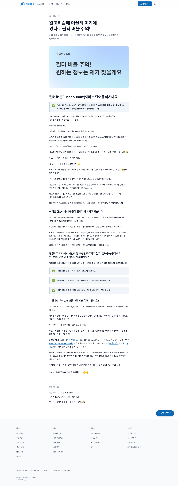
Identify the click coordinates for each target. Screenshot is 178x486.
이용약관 (131, 443)
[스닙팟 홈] (27, 4)
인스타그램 (35, 470)
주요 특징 (50, 4)
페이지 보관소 (95, 443)
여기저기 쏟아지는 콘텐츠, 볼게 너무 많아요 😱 (67, 402)
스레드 (18, 470)
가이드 (67, 4)
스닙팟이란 (40, 4)
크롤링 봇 (56, 447)
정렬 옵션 (56, 443)
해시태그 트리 (58, 433)
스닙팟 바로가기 (144, 4)
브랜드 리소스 (95, 433)
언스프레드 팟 (58, 452)
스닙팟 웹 (132, 433)
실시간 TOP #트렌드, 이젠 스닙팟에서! (64, 397)
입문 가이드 (20, 443)
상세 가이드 (20, 447)
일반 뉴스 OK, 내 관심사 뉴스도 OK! (63, 392)
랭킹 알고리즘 (58, 438)
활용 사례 (59, 4)
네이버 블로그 (57, 470)
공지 (91, 447)
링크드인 (26, 470)
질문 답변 (132, 438)
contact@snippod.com (27, 477)
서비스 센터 (94, 438)
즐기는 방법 (20, 456)
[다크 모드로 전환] (155, 4)
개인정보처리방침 (134, 447)
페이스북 (44, 470)
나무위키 (67, 470)
